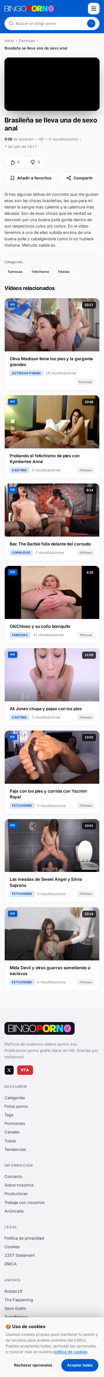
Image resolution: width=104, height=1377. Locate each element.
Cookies (12, 1246)
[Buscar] (91, 23)
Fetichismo (40, 272)
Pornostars (14, 1123)
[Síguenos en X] (9, 1070)
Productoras (16, 1193)
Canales (12, 1132)
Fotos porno (16, 1106)
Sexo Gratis (15, 1308)
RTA (25, 1070)
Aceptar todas (80, 1365)
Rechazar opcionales (33, 1365)
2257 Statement (19, 1255)
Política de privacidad (24, 1238)
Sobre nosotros (19, 1185)
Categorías (14, 1097)
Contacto (13, 1176)
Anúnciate (14, 1210)
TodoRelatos (16, 1317)
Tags (9, 1114)
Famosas (27, 40)
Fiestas (64, 272)
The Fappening (18, 1299)
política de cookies (70, 1351)
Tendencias (15, 1149)
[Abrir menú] (94, 8)
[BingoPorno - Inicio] (44, 9)
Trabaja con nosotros (24, 1202)
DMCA (10, 1263)
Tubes (10, 1140)
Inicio (9, 40)
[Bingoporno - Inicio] (39, 1028)
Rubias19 (13, 1291)
